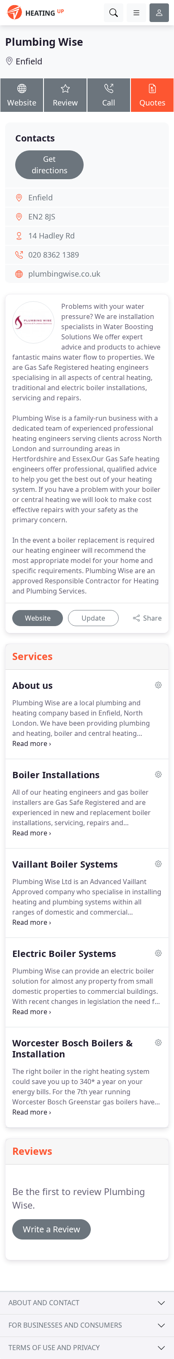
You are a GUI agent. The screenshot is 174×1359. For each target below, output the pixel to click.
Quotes (152, 102)
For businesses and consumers (65, 1325)
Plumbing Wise (44, 41)
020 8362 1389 (53, 255)
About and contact (43, 1302)
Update (93, 618)
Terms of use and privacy (54, 1347)
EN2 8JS (41, 216)
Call (108, 102)
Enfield (29, 61)
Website (21, 102)
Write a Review (51, 1229)
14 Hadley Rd (51, 235)
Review (65, 102)
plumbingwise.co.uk (64, 274)
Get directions (50, 164)
